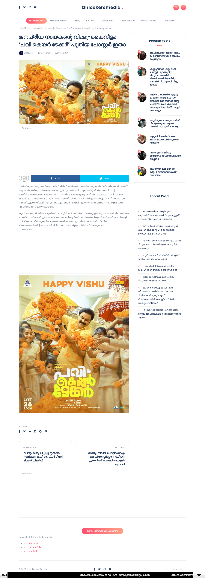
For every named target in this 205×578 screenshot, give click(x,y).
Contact (33, 551)
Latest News (35, 20)
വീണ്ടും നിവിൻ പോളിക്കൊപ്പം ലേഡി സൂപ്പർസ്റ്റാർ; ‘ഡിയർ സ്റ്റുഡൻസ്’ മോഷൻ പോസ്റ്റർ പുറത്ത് (106, 458)
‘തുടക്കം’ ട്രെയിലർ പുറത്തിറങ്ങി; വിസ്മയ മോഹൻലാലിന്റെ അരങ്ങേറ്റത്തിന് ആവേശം (159, 314)
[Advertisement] (74, 150)
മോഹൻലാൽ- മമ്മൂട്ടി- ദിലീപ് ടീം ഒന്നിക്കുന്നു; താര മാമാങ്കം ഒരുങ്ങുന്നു (164, 56)
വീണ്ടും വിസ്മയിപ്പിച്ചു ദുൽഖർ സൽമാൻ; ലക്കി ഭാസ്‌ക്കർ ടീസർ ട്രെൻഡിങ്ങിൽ (43, 456)
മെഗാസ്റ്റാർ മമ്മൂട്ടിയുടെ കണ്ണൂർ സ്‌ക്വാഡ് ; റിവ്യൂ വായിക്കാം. (163, 172)
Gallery (76, 20)
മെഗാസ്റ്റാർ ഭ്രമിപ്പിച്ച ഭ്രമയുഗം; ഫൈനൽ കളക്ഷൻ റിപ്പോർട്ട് (165, 155)
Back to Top (178, 569)
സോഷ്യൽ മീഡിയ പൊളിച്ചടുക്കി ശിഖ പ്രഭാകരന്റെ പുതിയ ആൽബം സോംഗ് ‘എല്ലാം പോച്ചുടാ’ (157, 230)
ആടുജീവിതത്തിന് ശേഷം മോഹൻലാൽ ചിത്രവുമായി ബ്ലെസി (163, 139)
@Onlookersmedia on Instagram (102, 531)
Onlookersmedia (102, 7)
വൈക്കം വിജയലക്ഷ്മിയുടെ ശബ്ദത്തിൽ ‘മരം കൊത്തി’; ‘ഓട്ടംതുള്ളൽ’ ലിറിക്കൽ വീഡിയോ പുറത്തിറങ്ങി (158, 215)
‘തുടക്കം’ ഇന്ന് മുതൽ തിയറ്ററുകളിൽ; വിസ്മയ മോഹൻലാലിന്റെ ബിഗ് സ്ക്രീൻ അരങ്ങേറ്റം (159, 244)
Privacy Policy (35, 547)
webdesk (28, 53)
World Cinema (148, 20)
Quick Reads (107, 20)
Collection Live (127, 20)
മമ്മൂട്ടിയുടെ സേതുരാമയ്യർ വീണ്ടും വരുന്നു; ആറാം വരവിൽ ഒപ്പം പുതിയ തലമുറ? (165, 123)
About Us (169, 20)
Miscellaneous (57, 20)
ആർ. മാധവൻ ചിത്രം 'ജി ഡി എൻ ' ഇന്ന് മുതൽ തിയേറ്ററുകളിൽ (87, 575)
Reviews (90, 20)
